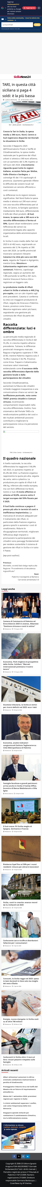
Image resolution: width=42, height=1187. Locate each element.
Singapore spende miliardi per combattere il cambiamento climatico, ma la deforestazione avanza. (19, 1115)
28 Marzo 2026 (18, 1024)
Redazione (8, 629)
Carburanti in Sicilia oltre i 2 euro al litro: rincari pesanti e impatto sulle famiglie (19, 1059)
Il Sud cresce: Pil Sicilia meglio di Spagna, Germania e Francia (17, 827)
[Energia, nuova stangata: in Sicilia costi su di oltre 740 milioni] (21, 1003)
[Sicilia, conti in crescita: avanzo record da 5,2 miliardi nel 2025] (21, 887)
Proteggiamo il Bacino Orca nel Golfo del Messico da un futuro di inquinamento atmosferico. (20, 1089)
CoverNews (15, 1183)
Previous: (20, 567)
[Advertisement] (21, 53)
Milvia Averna (9, 793)
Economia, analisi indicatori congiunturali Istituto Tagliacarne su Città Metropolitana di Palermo (19, 745)
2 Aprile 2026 (17, 986)
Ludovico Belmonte (11, 100)
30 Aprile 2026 (18, 710)
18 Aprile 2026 (18, 831)
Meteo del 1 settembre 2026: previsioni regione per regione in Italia (19, 1097)
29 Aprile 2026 (18, 750)
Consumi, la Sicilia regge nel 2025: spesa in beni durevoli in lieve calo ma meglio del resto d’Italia (21, 981)
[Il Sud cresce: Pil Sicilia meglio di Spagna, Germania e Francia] (21, 810)
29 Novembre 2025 (27, 100)
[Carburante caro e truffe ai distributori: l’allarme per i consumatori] (21, 925)
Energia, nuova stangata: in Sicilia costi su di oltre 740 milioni (21, 1020)
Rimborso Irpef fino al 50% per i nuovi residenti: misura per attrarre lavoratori (21, 865)
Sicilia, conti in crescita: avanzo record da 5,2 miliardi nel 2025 (20, 903)
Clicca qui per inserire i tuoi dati (10, 29)
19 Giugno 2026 (18, 629)
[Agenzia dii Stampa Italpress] (18, 1136)
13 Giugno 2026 (18, 672)
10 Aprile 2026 (18, 869)
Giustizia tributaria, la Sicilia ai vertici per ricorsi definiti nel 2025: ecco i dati (20, 706)
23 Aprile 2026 (20, 793)
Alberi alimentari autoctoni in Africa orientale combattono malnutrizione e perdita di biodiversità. (19, 1079)
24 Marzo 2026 (18, 1065)
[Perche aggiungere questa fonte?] (39, 7)
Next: (25, 577)
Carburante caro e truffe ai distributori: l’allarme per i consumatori (20, 941)
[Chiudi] (5, 8)
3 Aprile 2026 (17, 946)
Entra (37, 25)
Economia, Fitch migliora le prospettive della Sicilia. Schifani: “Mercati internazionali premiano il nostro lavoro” (20, 665)
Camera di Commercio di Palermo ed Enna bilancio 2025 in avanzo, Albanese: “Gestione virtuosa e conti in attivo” (21, 623)
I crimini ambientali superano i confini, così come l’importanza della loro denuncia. (19, 1106)
